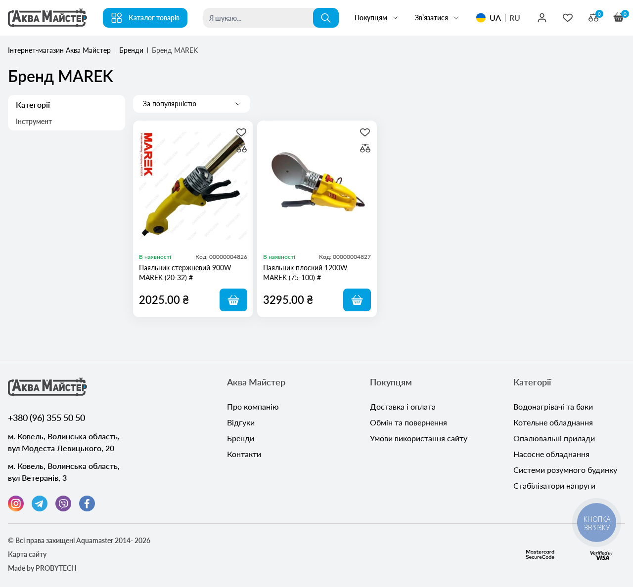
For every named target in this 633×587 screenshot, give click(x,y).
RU (514, 17)
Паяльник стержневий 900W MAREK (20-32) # (185, 272)
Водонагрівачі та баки (553, 406)
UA (495, 17)
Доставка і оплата (403, 406)
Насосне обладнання (551, 454)
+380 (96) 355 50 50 (46, 417)
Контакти (244, 454)
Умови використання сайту (418, 438)
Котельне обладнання (553, 422)
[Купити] (233, 300)
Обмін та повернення (408, 422)
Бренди (131, 50)
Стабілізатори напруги (554, 485)
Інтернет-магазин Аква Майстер (59, 50)
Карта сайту (27, 554)
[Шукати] (326, 18)
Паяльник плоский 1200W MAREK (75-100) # (305, 272)
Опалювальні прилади (554, 438)
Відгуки (241, 422)
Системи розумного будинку (565, 469)
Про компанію (253, 406)
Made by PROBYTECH (42, 568)
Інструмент (34, 121)
